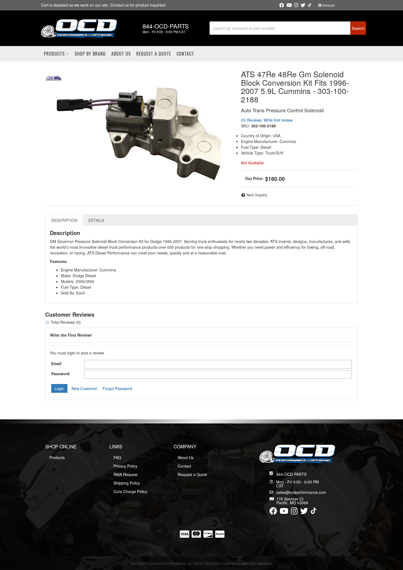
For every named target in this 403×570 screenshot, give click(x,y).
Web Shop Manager (257, 564)
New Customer (84, 388)
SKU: (245, 125)
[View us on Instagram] (296, 5)
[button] (287, 28)
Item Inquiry (256, 194)
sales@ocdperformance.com (301, 492)
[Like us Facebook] (281, 5)
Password (60, 373)
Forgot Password (117, 388)
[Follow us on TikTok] (309, 5)
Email (56, 363)
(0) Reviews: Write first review (267, 120)
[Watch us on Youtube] (289, 5)
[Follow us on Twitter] (303, 5)
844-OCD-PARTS (291, 474)
